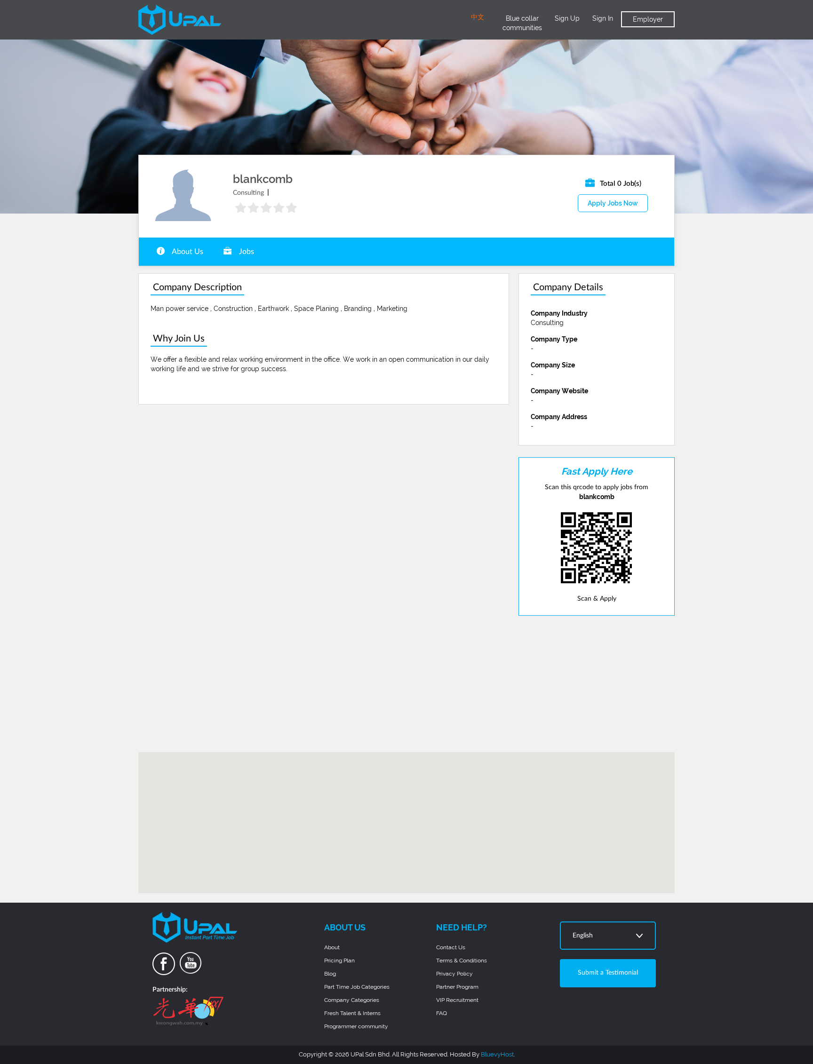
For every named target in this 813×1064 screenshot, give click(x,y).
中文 (477, 17)
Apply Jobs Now (613, 203)
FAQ (441, 1013)
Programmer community (356, 1026)
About (332, 947)
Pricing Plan (339, 960)
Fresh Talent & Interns (352, 1013)
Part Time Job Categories (357, 987)
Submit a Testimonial (608, 972)
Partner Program (457, 987)
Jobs (245, 251)
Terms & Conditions (461, 960)
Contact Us (450, 947)
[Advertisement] (596, 684)
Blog (330, 973)
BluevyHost (497, 1054)
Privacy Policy (454, 973)
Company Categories (351, 1000)
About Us (186, 251)
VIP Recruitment (457, 1000)
